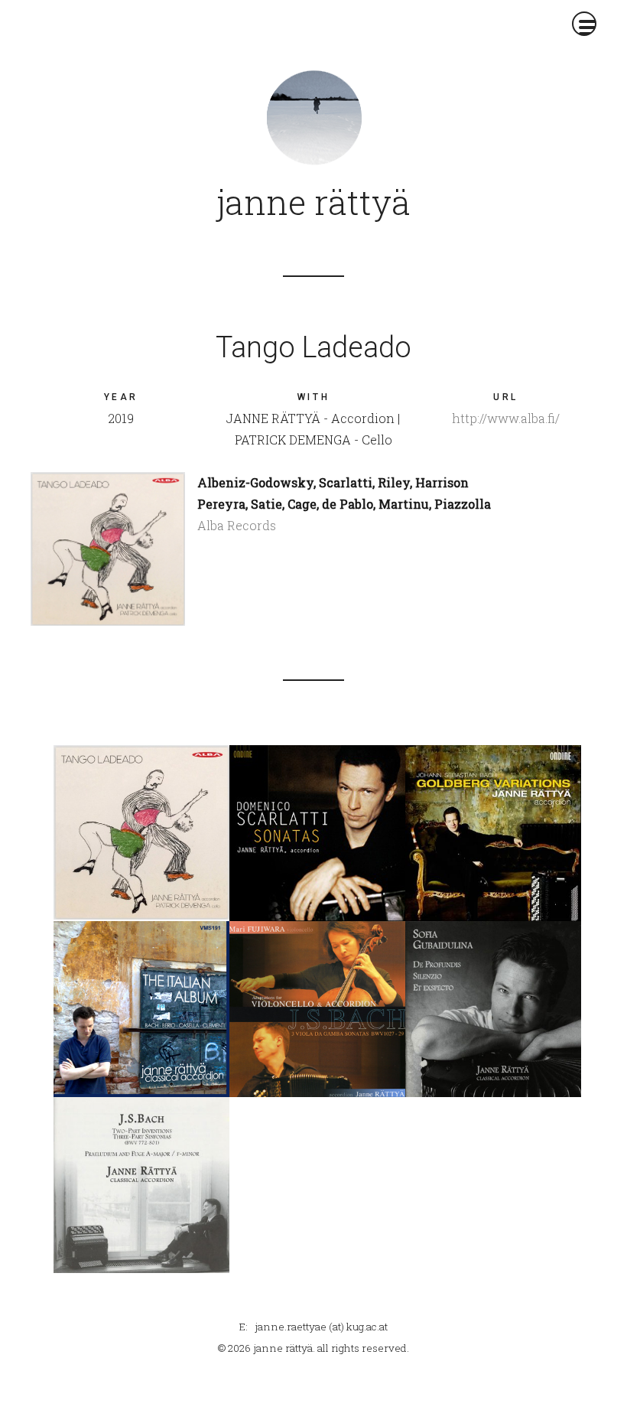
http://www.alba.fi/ (506, 418)
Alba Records (236, 525)
